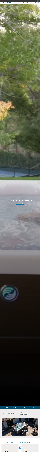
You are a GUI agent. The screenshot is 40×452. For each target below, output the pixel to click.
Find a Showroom (24, 414)
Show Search (37, 1)
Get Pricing (36, 2)
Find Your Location (20, 203)
